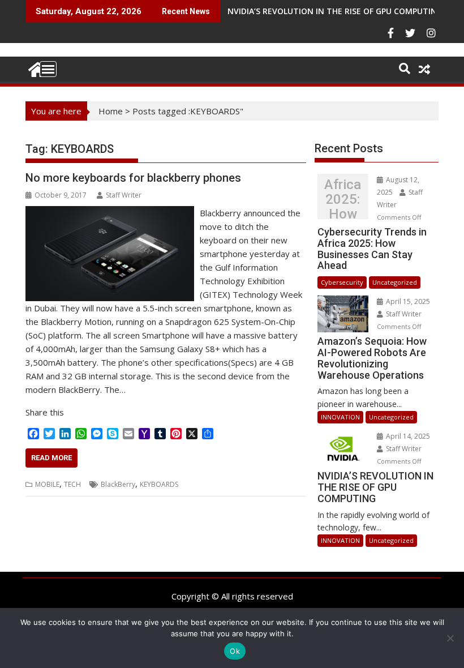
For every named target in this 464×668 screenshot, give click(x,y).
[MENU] (48, 69)
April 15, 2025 (407, 301)
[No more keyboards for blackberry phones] (109, 213)
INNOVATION (340, 417)
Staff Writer (123, 195)
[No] (450, 638)
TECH (72, 484)
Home (110, 111)
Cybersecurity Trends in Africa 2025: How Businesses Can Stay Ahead (342, 199)
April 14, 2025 (407, 436)
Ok (235, 651)
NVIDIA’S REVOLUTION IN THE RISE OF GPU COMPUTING (334, 11)
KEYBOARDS (159, 484)
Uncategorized (394, 282)
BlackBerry (118, 484)
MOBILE (47, 484)
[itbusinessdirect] (36, 68)
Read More (51, 457)
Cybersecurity (342, 282)
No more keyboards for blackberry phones (133, 178)
